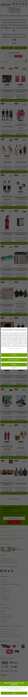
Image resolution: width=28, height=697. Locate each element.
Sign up (14, 693)
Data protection (10, 348)
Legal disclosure (18, 348)
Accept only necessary (14, 359)
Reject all (14, 364)
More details (14, 367)
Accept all (14, 355)
